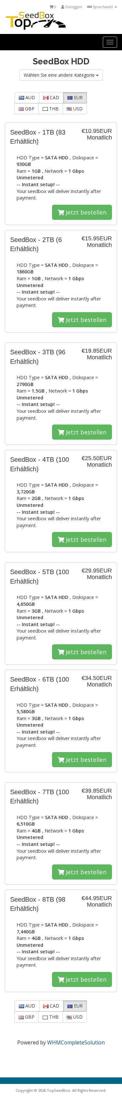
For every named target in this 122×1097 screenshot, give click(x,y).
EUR (78, 97)
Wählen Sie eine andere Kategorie (60, 75)
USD (77, 108)
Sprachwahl (103, 6)
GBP (29, 108)
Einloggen (73, 6)
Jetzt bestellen (85, 212)
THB (53, 108)
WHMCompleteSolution (76, 1042)
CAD (53, 97)
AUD (29, 97)
